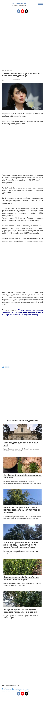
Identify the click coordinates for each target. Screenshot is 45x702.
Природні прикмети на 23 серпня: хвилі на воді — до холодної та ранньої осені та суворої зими (21, 545)
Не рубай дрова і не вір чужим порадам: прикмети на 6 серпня (20, 610)
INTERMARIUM (19, 3)
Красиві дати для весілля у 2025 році (21, 443)
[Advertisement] (22, 39)
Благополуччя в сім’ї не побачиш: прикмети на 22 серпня (21, 578)
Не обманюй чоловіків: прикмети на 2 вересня (22, 476)
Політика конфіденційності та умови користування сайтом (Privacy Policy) (15, 690)
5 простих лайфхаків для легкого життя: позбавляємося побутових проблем (21, 510)
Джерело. (6, 367)
